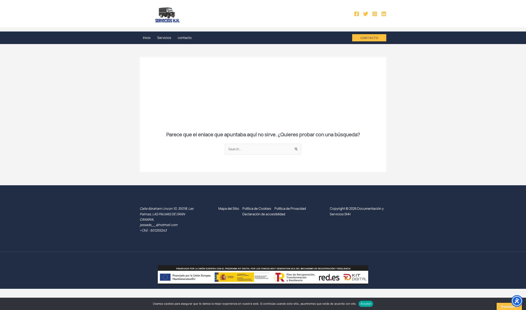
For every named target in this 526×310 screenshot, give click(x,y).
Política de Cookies (256, 208)
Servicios (164, 37)
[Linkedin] (383, 13)
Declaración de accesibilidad (263, 214)
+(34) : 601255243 (153, 230)
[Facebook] (356, 13)
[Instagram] (374, 13)
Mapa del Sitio (228, 208)
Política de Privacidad (290, 208)
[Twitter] (365, 13)
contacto (185, 37)
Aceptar (366, 303)
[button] (369, 37)
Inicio (147, 37)
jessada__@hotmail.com (159, 225)
